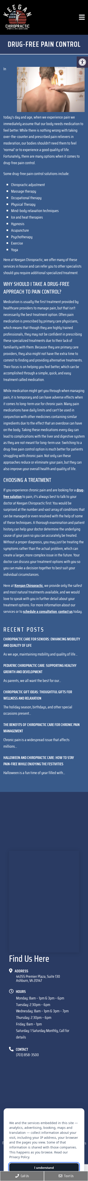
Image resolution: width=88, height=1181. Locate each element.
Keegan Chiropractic (28, 585)
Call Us (24, 1176)
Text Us (68, 1176)
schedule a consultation (40, 611)
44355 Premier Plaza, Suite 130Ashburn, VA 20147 (38, 978)
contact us (65, 611)
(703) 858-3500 (27, 1055)
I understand (44, 1167)
